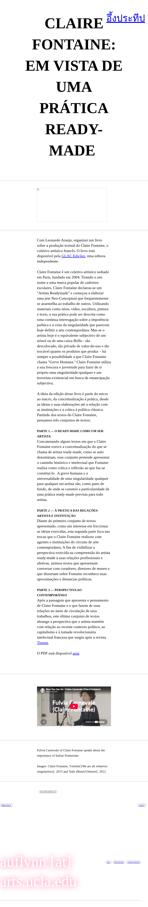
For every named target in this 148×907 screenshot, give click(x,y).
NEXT (141, 805)
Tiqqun (42, 643)
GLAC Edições (73, 256)
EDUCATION (118, 862)
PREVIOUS (6, 805)
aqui (76, 653)
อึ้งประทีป (125, 18)
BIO (108, 862)
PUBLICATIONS (133, 862)
